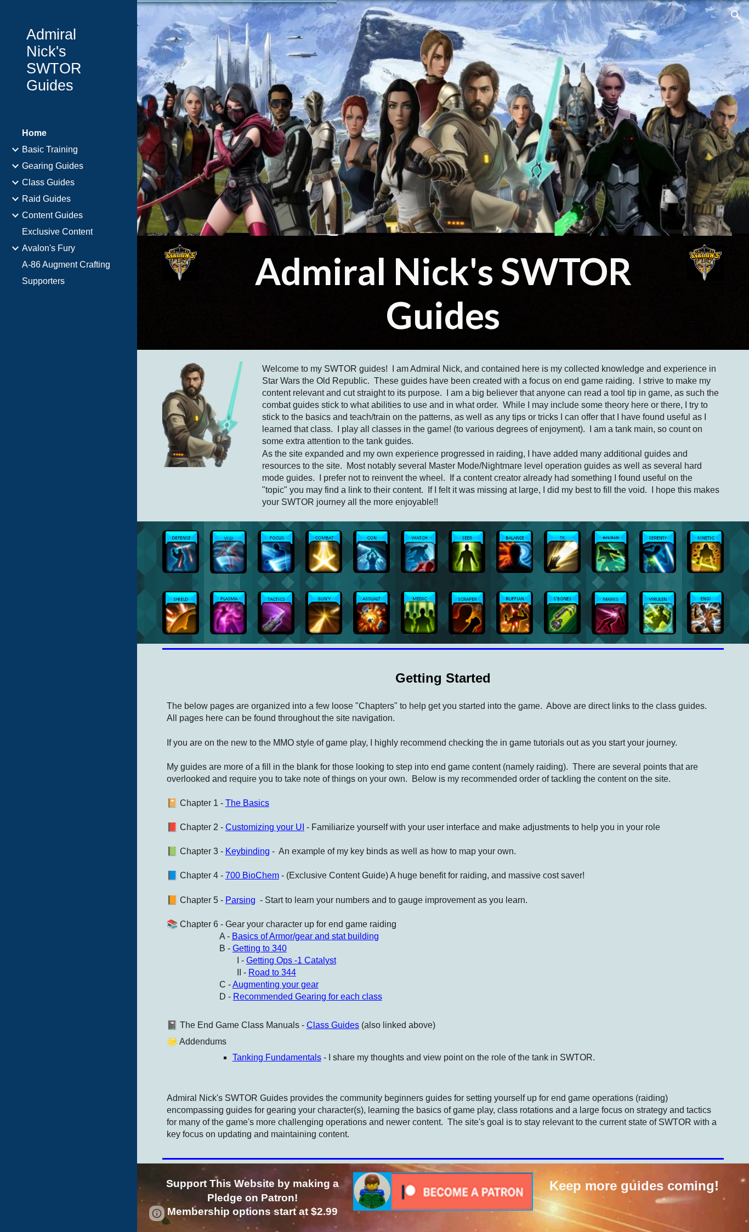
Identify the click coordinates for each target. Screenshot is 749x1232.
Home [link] (34, 133)
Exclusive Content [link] (57, 231)
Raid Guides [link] (46, 198)
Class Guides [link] (48, 182)
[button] (736, 15)
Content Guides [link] (52, 215)
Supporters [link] (43, 281)
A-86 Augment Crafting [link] (66, 264)
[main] (443, 293)
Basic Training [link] (50, 149)
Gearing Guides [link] (52, 166)
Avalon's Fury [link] (48, 248)
